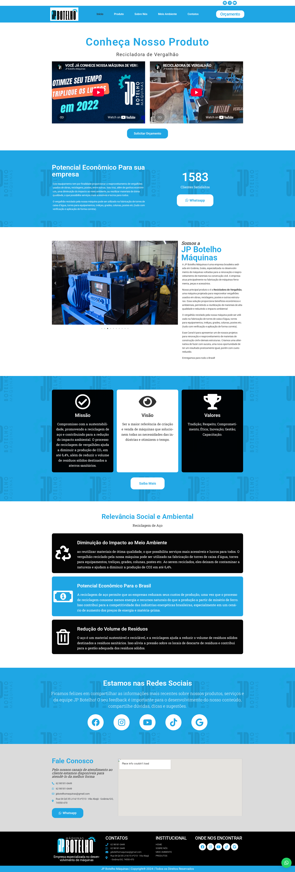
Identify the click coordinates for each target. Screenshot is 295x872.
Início (100, 14)
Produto (119, 14)
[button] (55, 283)
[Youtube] (235, 3)
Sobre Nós (141, 14)
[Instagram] (230, 3)
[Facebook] (225, 3)
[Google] (199, 722)
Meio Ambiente (167, 14)
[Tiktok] (173, 722)
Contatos (193, 14)
